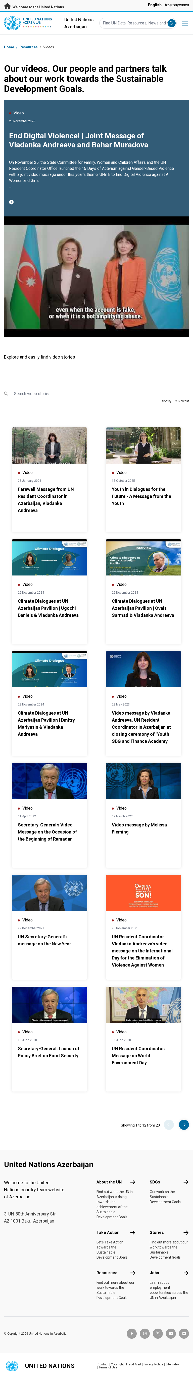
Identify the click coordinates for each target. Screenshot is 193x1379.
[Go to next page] (184, 1125)
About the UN (109, 1182)
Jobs (154, 1272)
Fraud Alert (133, 1364)
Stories (157, 1232)
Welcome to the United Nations (38, 7)
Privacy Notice (153, 1364)
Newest (183, 401)
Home (9, 47)
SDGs (155, 1182)
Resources (106, 1272)
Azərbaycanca (177, 5)
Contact (103, 1364)
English (155, 5)
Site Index (172, 1364)
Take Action (107, 1232)
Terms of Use (108, 1367)
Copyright (117, 1364)
